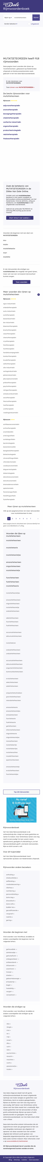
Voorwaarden (34, 1160)
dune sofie (10, 904)
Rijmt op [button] (7, 18)
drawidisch (10, 901)
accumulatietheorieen (14, 660)
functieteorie (11, 718)
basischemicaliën (9, 447)
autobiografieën (9, 439)
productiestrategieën (12, 130)
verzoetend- (10, 995)
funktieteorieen (12, 582)
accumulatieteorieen (13, 632)
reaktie (9, 917)
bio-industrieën (8, 322)
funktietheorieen (12, 625)
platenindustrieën (9, 375)
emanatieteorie (12, 707)
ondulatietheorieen (13, 650)
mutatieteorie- (9, 248)
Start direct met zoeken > (19, 218)
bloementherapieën (10, 326)
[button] (38, 294)
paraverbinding (12, 894)
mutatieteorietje (13, 570)
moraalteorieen (12, 741)
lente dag (9, 897)
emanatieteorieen (13, 562)
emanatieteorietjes (13, 711)
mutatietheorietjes (13, 593)
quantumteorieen (12, 760)
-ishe (8, 1050)
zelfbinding (10, 881)
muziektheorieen (12, 756)
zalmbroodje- (11, 952)
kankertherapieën (9, 356)
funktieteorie (11, 722)
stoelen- (9, 975)
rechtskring (10, 891)
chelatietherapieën (11, 118)
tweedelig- (10, 988)
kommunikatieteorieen (14, 672)
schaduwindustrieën (10, 394)
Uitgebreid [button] (35, 24)
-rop (7, 1037)
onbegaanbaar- (12, 959)
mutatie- (6, 257)
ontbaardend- (11, 962)
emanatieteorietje (13, 767)
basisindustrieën (9, 319)
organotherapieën (10, 126)
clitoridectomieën (9, 462)
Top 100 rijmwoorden (21, 792)
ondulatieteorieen (12, 611)
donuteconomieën (9, 481)
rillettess (9, 888)
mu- (4, 240)
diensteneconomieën (10, 477)
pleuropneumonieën (10, 379)
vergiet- (9, 991)
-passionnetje (11, 1066)
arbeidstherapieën (10, 307)
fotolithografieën (9, 496)
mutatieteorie (12, 548)
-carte (8, 1063)
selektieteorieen (12, 686)
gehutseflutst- (11, 956)
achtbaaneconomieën (11, 424)
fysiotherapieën (9, 499)
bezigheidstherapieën (11, 451)
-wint (8, 1047)
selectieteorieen (12, 682)
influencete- (10, 965)
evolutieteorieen (12, 679)
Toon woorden (21, 282)
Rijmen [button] (36, 17)
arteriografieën (8, 436)
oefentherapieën (9, 364)
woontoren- (10, 969)
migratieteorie (11, 734)
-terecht (9, 1056)
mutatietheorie (12, 586)
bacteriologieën (9, 443)
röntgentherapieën (10, 390)
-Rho (8, 1043)
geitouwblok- (11, 949)
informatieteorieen (13, 730)
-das (8, 1024)
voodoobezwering (12, 884)
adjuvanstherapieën (11, 105)
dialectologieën (9, 473)
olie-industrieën (9, 368)
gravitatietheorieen (13, 697)
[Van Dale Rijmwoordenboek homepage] (12, 5)
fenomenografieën (10, 492)
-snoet (8, 1040)
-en (7, 1034)
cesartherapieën (9, 334)
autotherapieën (9, 315)
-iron (8, 1030)
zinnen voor (21, 87)
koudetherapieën (9, 360)
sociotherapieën (9, 398)
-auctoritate (10, 1053)
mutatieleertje (11, 745)
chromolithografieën (10, 458)
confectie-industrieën (12, 122)
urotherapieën (8, 409)
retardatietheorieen (13, 700)
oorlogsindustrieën (10, 371)
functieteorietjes (12, 774)
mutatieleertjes (11, 749)
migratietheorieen (13, 604)
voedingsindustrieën (10, 413)
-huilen (8, 1069)
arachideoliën (8, 432)
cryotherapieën (8, 341)
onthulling (10, 875)
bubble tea (10, 907)
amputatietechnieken (14, 693)
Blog (10, 1160)
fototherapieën (8, 345)
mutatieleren (11, 643)
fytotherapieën (8, 349)
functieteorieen (12, 578)
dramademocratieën (10, 484)
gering (8, 920)
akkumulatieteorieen (14, 636)
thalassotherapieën (11, 138)
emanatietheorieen (13, 600)
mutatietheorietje (12, 607)
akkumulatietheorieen (14, 664)
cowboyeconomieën (10, 466)
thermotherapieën (9, 401)
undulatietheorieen (13, 654)
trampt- (9, 972)
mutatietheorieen (13, 540)
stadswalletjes (11, 878)
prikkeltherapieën (9, 383)
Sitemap (17, 1160)
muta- (5, 244)
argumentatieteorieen (14, 668)
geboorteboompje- (13, 978)
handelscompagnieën (11, 352)
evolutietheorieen (12, 770)
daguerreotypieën (9, 469)
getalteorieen (11, 726)
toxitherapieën (8, 405)
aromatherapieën (10, 110)
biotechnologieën (9, 454)
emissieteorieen (12, 715)
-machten (9, 1060)
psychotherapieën (9, 386)
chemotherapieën (9, 337)
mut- (5, 253)
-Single (8, 1027)
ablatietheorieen (12, 618)
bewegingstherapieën (12, 114)
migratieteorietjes (12, 737)
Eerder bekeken (10, 24)
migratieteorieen (13, 566)
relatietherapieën (10, 134)
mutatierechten (12, 752)
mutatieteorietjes (13, 555)
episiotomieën (8, 488)
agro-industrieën (9, 304)
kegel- (8, 985)
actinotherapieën (9, 428)
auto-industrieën (9, 311)
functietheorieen (12, 622)
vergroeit (9, 914)
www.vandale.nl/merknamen (17, 1141)
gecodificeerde (11, 910)
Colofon (24, 1160)
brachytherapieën (9, 330)
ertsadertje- (10, 982)
